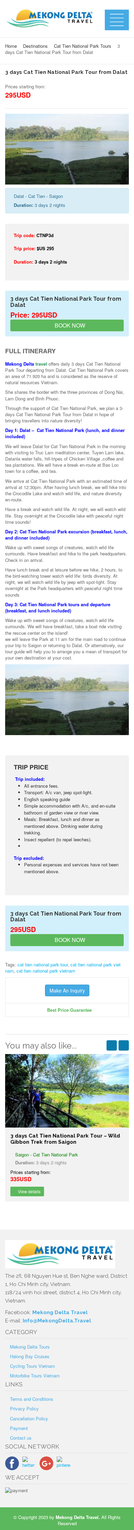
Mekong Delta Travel (60, 1312)
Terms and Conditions (31, 1399)
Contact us (21, 1437)
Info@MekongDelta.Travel (57, 1321)
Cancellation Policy (29, 1418)
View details (29, 1191)
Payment (19, 1428)
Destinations (35, 46)
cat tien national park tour (43, 964)
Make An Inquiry (67, 990)
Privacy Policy (24, 1408)
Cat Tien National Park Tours (82, 46)
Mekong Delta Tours (30, 1346)
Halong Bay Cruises (29, 1356)
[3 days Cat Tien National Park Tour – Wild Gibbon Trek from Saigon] (67, 1090)
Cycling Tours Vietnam (32, 1366)
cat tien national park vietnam (45, 970)
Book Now (69, 325)
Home (11, 46)
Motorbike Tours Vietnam (35, 1375)
